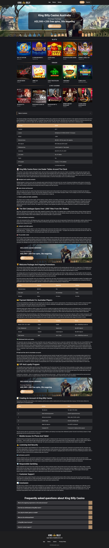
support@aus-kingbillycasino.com (54, 537)
